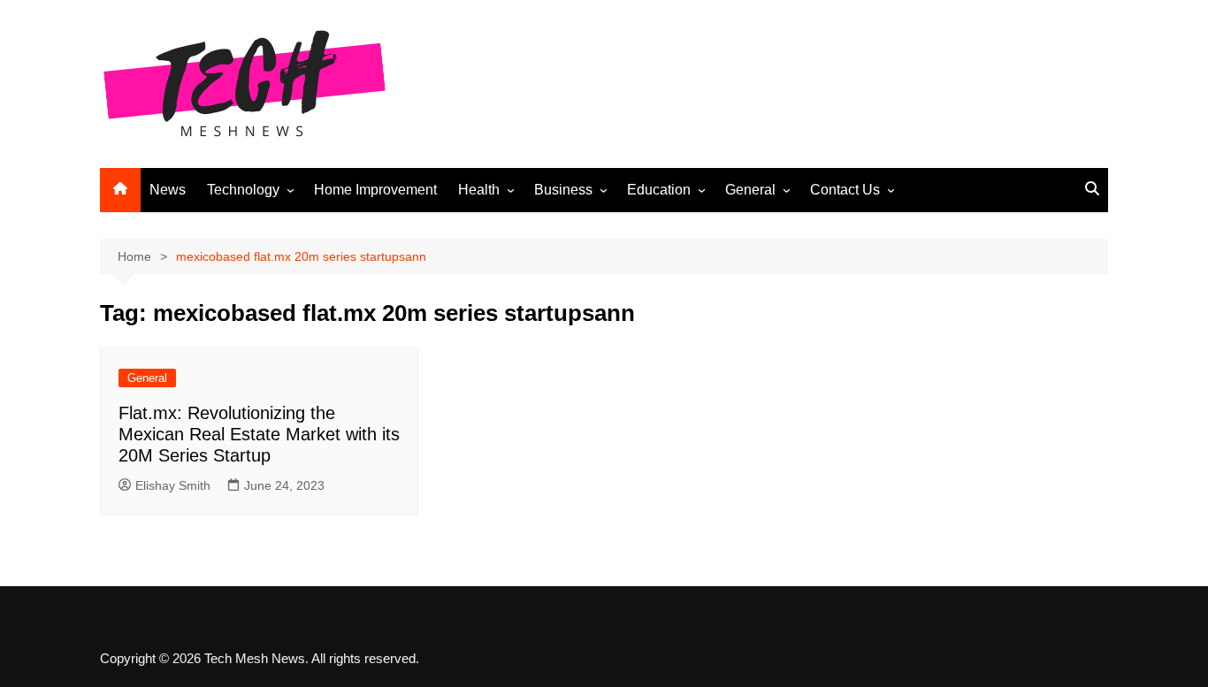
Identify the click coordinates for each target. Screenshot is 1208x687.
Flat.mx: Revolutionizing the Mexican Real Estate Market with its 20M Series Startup (259, 434)
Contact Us (845, 189)
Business (563, 189)
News (167, 189)
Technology (243, 189)
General (750, 189)
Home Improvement (375, 189)
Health (479, 189)
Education (659, 189)
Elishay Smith (172, 485)
